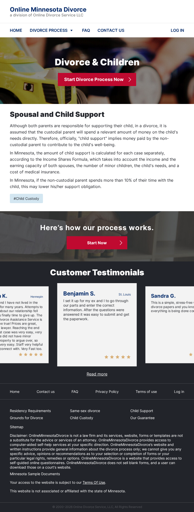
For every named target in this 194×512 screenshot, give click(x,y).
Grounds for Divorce (26, 418)
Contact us (46, 391)
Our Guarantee (142, 418)
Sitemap (16, 427)
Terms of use (146, 391)
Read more (97, 373)
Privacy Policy (107, 391)
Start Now (97, 242)
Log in (179, 391)
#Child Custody (26, 198)
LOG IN (177, 30)
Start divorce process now (94, 79)
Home (14, 391)
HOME (16, 30)
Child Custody (81, 418)
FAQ (86, 30)
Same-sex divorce (85, 411)
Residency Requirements (30, 411)
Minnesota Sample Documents (35, 474)
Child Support (141, 411)
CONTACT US (111, 30)
